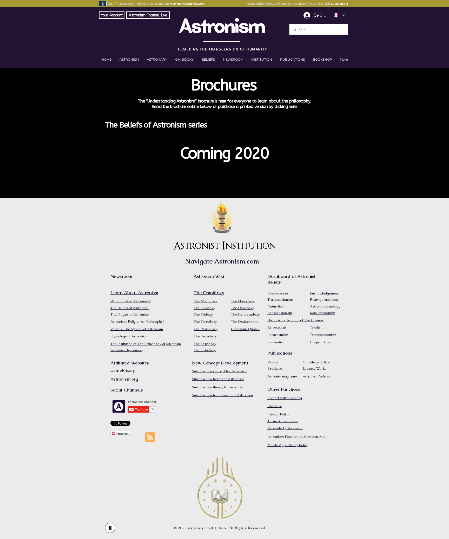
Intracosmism (277, 334)
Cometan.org (339, 3)
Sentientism (276, 342)
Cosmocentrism (279, 293)
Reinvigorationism (324, 299)
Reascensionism (279, 313)
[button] (322, 59)
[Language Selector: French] (339, 15)
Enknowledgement (324, 293)
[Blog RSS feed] (150, 437)
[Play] (110, 528)
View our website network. (187, 3)
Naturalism (275, 306)
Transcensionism (280, 299)
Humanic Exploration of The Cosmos (295, 320)
